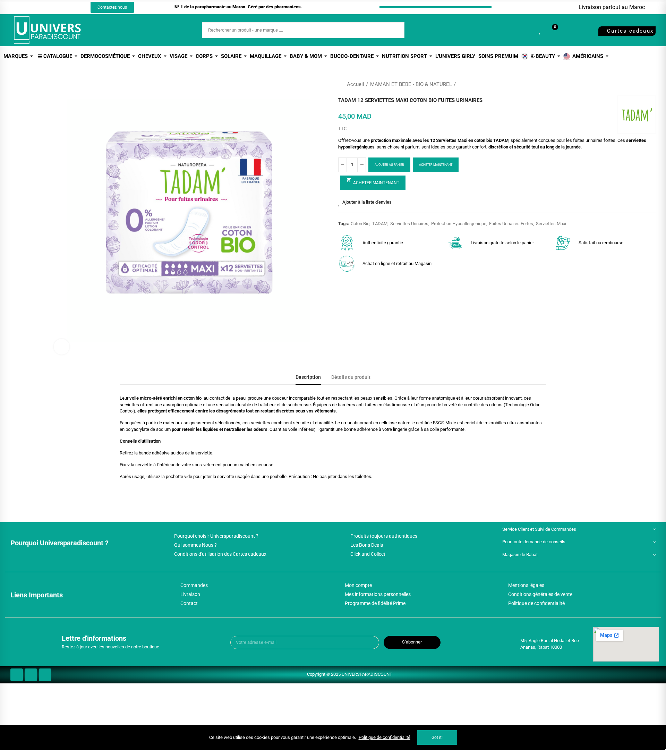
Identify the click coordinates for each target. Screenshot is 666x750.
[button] (112, 7)
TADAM (379, 223)
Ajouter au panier (389, 165)
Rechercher (393, 30)
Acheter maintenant (435, 165)
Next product (650, 84)
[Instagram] (48, 7)
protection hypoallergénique (458, 223)
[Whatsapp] (61, 7)
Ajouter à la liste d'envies (367, 202)
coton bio (360, 223)
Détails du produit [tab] (350, 377)
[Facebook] (36, 7)
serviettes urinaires (409, 223)
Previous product (633, 84)
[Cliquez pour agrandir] (61, 347)
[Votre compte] (566, 30)
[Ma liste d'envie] (540, 30)
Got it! (437, 737)
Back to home (641, 84)
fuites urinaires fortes (511, 223)
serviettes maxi (551, 223)
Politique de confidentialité (384, 737)
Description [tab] (308, 377)
